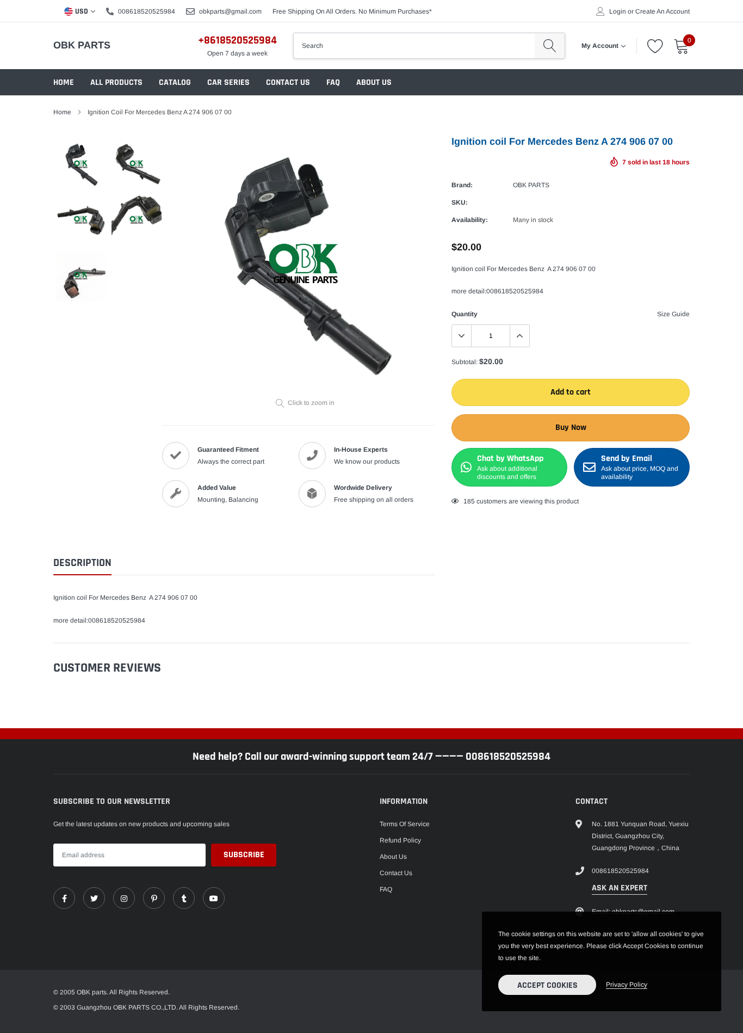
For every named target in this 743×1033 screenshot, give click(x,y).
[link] (157, 550)
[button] (630, 416)
